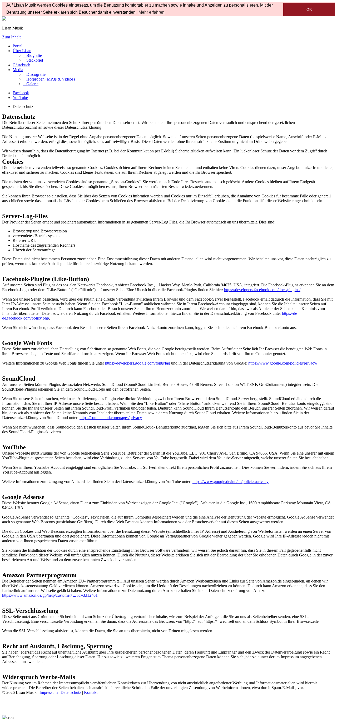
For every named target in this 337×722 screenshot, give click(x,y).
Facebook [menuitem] (21, 93)
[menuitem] (32, 55)
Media (18, 69)
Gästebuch (21, 65)
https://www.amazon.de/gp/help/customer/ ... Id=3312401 (50, 595)
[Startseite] (4, 19)
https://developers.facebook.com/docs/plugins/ (262, 289)
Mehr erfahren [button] (151, 12)
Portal (17, 46)
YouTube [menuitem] (20, 97)
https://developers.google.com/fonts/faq (137, 363)
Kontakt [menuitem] (90, 692)
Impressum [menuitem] (48, 692)
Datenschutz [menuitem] (71, 692)
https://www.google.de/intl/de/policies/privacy (230, 481)
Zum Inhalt (11, 37)
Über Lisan (22, 50)
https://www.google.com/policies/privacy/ (282, 363)
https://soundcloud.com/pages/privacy (111, 417)
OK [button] (309, 9)
